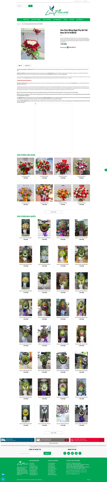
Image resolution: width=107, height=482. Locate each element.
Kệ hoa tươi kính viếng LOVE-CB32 (81, 423)
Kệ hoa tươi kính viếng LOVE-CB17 (26, 344)
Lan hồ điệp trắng (51, 463)
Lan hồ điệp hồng (51, 467)
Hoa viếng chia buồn (33, 469)
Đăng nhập (85, 1)
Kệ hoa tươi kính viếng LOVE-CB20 (81, 344)
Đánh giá (27, 65)
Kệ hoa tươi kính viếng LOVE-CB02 (44, 237)
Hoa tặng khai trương (33, 467)
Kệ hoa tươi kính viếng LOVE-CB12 (81, 290)
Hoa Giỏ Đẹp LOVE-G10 (10, 475)
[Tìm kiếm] (30, 6)
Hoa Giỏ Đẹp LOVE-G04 (44, 202)
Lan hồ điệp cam (51, 470)
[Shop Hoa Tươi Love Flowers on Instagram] (76, 453)
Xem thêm (53, 212)
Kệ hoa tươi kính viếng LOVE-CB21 (26, 370)
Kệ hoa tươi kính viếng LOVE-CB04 (81, 237)
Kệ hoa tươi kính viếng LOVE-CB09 (26, 290)
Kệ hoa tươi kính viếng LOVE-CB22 (44, 370)
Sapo (41, 479)
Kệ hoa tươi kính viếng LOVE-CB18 (44, 344)
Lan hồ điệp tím (51, 464)
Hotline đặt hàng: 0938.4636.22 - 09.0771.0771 (77, 470)
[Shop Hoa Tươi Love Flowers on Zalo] (72, 453)
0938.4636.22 (72, 47)
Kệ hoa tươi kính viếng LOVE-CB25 (26, 397)
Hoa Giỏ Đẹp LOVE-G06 (63, 202)
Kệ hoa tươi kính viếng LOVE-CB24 (81, 370)
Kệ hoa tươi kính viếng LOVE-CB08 (81, 264)
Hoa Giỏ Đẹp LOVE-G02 (26, 202)
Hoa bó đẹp (31, 463)
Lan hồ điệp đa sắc (52, 471)
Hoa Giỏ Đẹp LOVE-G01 (26, 176)
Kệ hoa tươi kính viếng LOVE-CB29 (26, 423)
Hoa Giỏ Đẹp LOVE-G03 (44, 176)
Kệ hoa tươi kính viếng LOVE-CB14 (44, 317)
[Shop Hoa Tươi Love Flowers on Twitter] (68, 453)
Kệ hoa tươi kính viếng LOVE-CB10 (44, 290)
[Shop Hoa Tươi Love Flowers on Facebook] (64, 453)
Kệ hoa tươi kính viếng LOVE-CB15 (63, 317)
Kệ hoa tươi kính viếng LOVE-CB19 (63, 344)
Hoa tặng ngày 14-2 (33, 471)
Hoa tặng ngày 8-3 (33, 470)
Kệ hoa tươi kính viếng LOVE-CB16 (81, 317)
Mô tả (20, 65)
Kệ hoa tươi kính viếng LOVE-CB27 (63, 397)
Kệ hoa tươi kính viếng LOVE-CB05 (26, 264)
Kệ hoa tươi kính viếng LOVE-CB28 (81, 397)
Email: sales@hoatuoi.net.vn (74, 473)
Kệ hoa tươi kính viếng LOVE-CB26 (44, 397)
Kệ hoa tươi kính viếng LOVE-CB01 (26, 237)
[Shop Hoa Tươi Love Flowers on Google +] (79, 453)
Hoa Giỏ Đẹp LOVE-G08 (81, 202)
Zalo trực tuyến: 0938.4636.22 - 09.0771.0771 (77, 472)
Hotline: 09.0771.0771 (78, 1)
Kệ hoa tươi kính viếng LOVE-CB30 (44, 423)
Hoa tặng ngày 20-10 (33, 473)
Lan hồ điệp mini (51, 473)
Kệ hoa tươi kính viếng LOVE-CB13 (26, 317)
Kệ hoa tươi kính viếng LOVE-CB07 (63, 264)
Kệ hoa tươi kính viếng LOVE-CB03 (63, 237)
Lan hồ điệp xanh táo (52, 469)
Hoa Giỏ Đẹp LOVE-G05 (63, 176)
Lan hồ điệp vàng (51, 466)
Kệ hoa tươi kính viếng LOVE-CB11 (63, 290)
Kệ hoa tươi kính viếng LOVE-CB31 (63, 423)
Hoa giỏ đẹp (31, 464)
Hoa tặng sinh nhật (33, 466)
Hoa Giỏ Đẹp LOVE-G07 (81, 176)
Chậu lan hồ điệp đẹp (52, 474)
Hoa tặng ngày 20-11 (33, 474)
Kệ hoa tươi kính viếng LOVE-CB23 (63, 370)
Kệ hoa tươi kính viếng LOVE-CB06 (44, 264)
